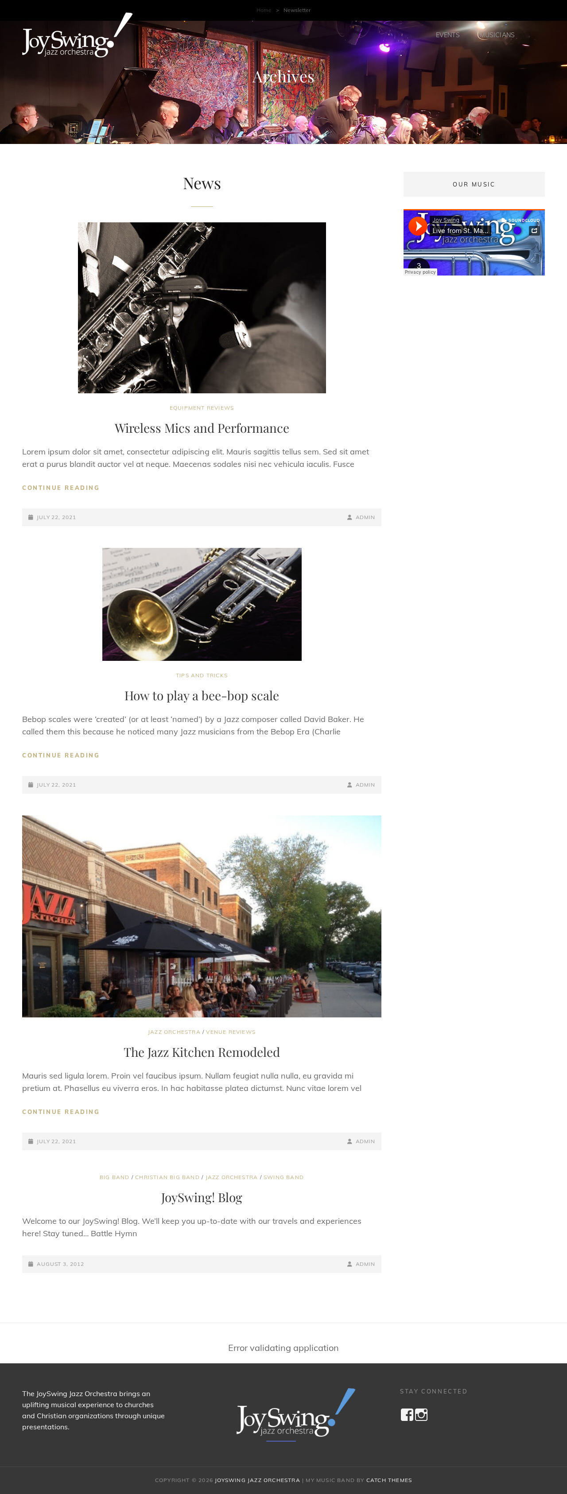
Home (264, 10)
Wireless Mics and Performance (202, 427)
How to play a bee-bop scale (201, 695)
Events (448, 35)
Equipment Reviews (202, 407)
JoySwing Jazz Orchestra (257, 1480)
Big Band (115, 1177)
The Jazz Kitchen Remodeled (202, 1052)
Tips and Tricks (202, 675)
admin (365, 517)
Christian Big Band (167, 1177)
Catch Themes (389, 1480)
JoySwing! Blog (201, 1197)
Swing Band (284, 1177)
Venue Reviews (231, 1031)
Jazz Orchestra (174, 1031)
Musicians (497, 35)
